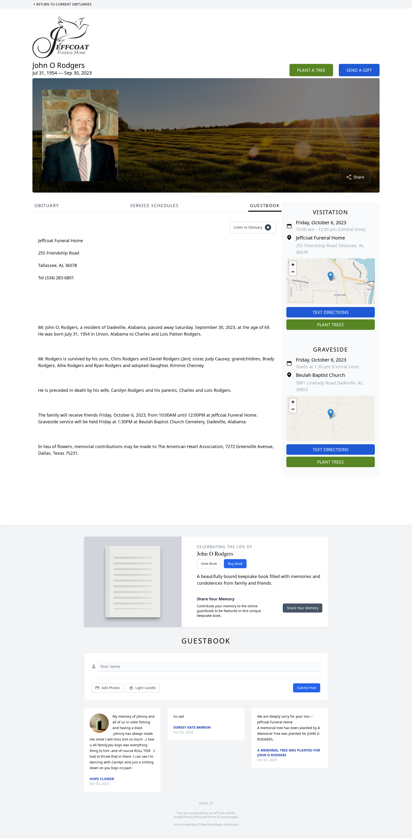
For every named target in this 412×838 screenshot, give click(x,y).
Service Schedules (154, 205)
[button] (331, 276)
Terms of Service (219, 817)
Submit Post (306, 687)
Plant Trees (330, 324)
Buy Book (235, 563)
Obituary (46, 205)
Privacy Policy (192, 817)
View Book (209, 563)
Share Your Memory (302, 608)
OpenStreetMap (211, 825)
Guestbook (264, 205)
